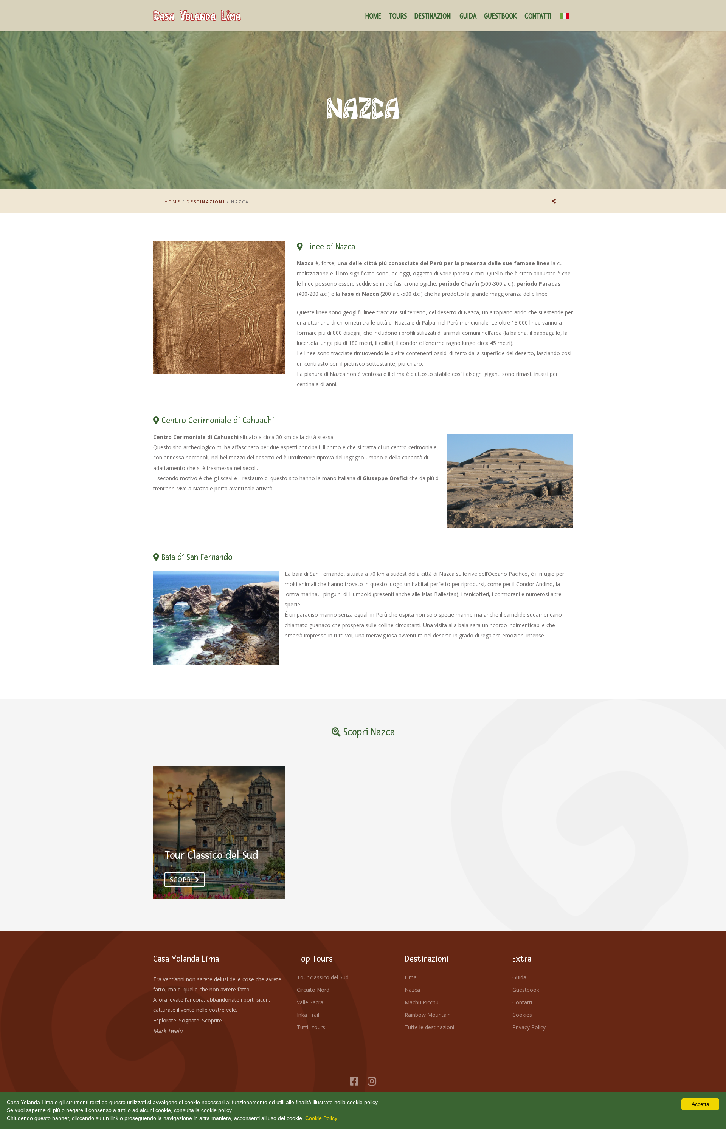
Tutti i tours (311, 1027)
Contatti (522, 1002)
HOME (373, 16)
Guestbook (525, 989)
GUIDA (467, 16)
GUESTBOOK (500, 16)
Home (172, 201)
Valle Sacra (310, 1002)
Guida (519, 977)
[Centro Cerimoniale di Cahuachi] (510, 481)
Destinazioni (205, 201)
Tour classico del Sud (323, 977)
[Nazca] (219, 307)
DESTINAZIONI (433, 16)
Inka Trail (308, 1014)
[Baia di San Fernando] (216, 618)
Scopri (182, 879)
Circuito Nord (313, 989)
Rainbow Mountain (428, 1014)
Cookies (522, 1014)
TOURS (398, 16)
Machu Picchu (422, 1002)
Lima (411, 977)
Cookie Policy (321, 1118)
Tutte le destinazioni (429, 1027)
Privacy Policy (529, 1027)
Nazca (412, 989)
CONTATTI (537, 16)
